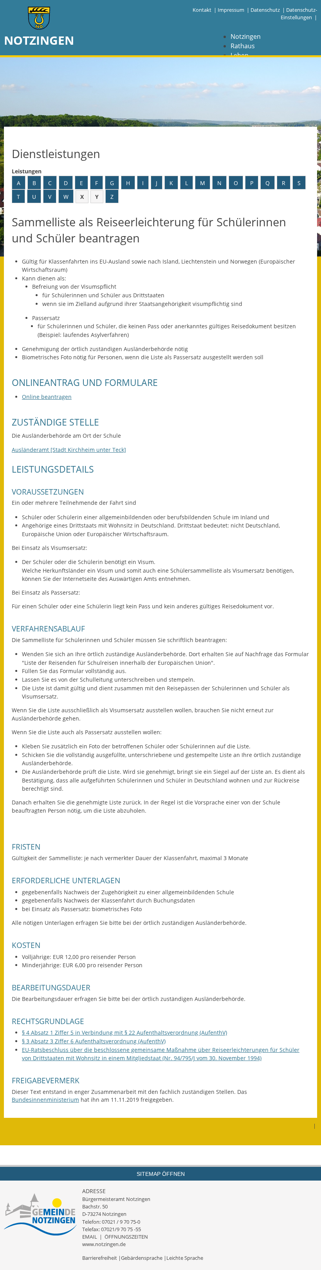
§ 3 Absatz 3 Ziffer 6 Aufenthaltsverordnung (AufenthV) (94, 1041)
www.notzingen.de (104, 1244)
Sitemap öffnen (161, 1174)
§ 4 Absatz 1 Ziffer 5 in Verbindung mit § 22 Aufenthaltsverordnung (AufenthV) (124, 1032)
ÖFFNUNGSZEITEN (126, 1236)
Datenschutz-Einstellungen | (299, 13)
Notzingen (246, 36)
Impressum (231, 9)
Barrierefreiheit (99, 1257)
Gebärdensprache (141, 1257)
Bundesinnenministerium (45, 1099)
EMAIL (89, 1236)
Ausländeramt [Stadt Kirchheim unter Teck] (69, 449)
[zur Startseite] (39, 19)
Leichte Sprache (184, 1257)
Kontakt (202, 9)
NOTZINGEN (39, 40)
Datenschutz (265, 9)
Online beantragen (47, 396)
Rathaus (243, 46)
